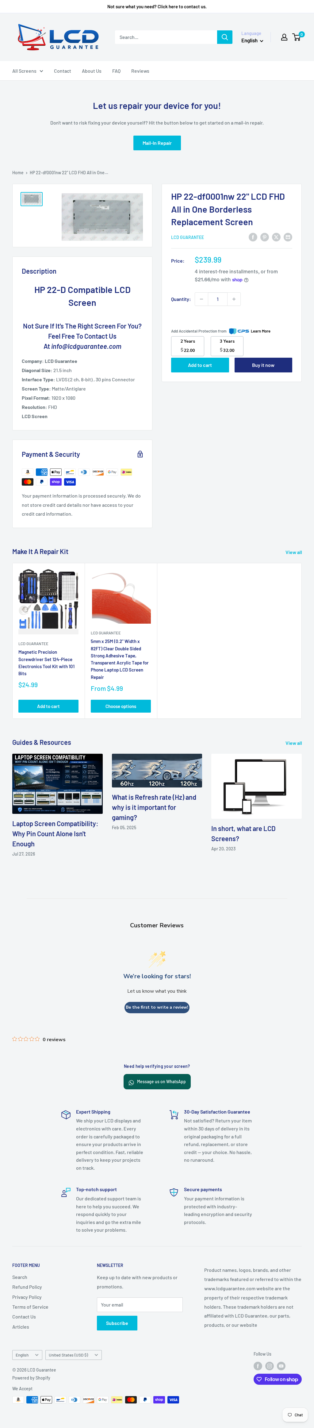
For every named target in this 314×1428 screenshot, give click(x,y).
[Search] (224, 37)
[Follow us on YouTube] (281, 1365)
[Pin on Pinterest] (264, 236)
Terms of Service (30, 1307)
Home (18, 172)
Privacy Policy (27, 1297)
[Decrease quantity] (201, 299)
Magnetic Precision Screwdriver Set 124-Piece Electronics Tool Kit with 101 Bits (46, 662)
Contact (62, 71)
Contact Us (24, 1316)
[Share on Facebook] (253, 236)
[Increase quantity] (234, 299)
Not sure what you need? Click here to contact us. (157, 6)
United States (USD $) (68, 1354)
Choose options (120, 706)
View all (294, 552)
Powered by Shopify (31, 1377)
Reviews (140, 71)
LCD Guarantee (187, 237)
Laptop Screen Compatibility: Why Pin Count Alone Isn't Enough (55, 833)
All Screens (24, 71)
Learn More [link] (260, 331)
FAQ (116, 71)
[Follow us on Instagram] (269, 1365)
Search (19, 1277)
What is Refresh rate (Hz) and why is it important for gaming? (154, 807)
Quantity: (181, 299)
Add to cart (200, 365)
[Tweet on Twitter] (276, 236)
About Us (91, 71)
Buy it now (263, 365)
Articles (20, 1327)
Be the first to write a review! (157, 1007)
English (22, 1354)
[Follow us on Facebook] (258, 1365)
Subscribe (117, 1323)
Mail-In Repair (157, 143)
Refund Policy (27, 1287)
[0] (297, 37)
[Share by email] (288, 236)
